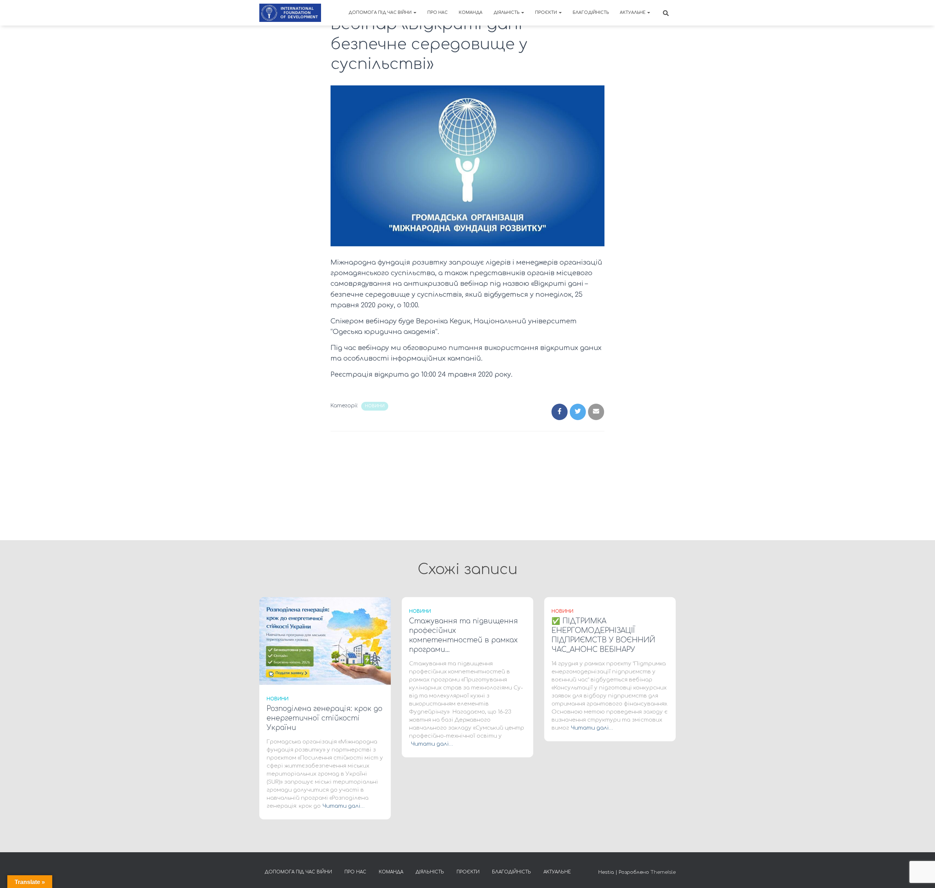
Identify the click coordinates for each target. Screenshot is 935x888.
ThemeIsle (663, 872)
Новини (375, 406)
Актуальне (633, 12)
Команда (470, 12)
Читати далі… (344, 806)
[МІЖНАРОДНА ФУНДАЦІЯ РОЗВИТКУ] (290, 13)
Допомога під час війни (380, 12)
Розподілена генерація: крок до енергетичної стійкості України (324, 718)
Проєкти (546, 12)
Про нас (437, 12)
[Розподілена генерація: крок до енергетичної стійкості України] (325, 640)
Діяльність (506, 12)
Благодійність (591, 12)
